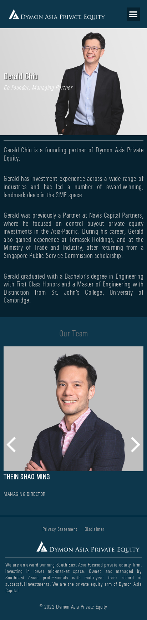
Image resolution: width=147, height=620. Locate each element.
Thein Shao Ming (27, 477)
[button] (133, 14)
